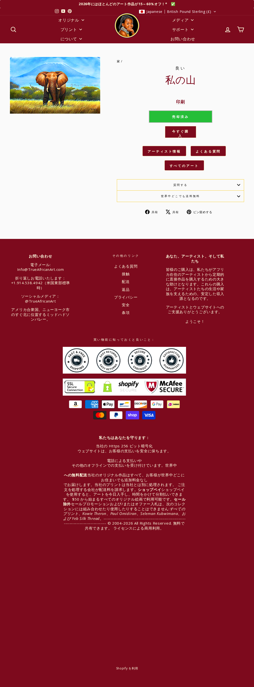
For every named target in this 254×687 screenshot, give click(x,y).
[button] (177, 11)
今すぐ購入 (180, 133)
